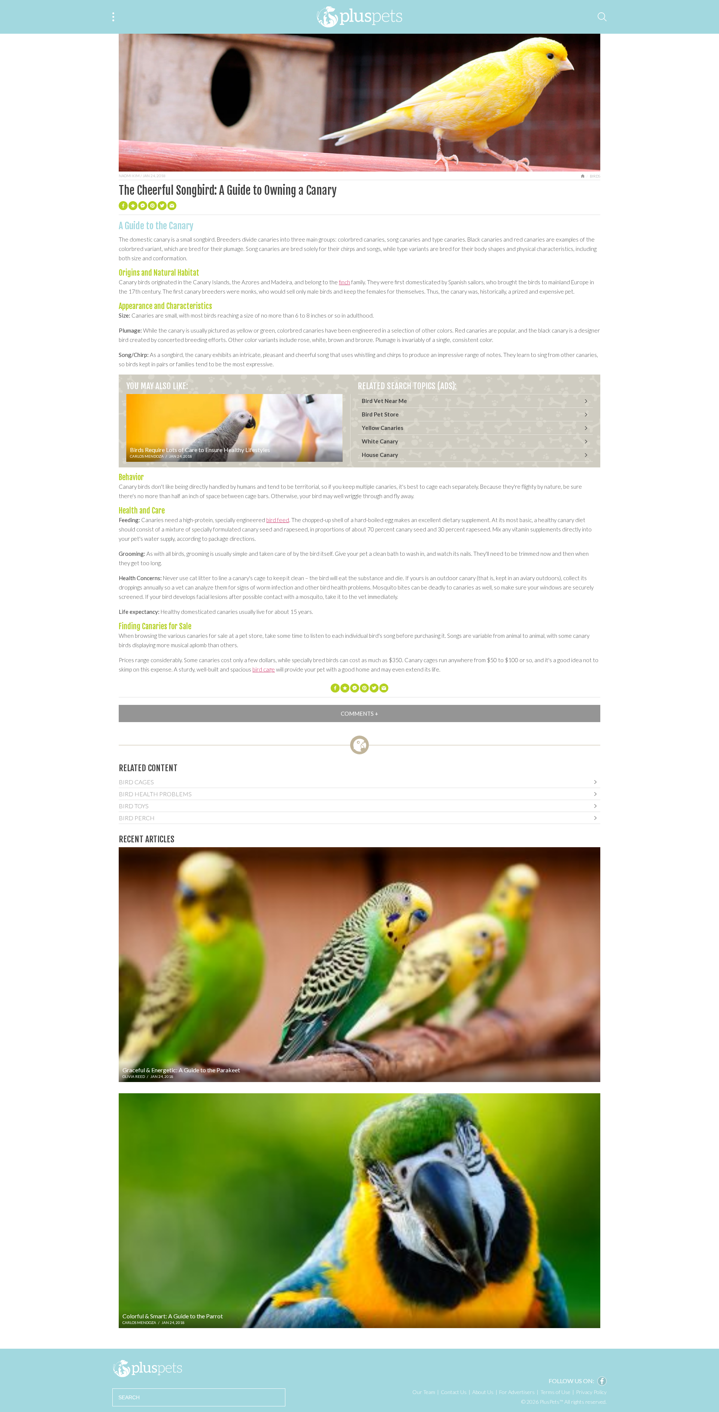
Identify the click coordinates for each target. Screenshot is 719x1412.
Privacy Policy (591, 1392)
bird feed (277, 519)
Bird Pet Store (380, 414)
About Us (483, 1392)
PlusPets (147, 1368)
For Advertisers (517, 1392)
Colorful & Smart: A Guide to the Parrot (172, 1315)
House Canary (380, 454)
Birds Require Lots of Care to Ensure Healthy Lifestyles (200, 449)
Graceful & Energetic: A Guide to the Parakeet (181, 1069)
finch (344, 282)
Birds (595, 176)
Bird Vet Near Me (384, 400)
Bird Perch (137, 817)
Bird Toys (134, 805)
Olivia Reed (133, 1076)
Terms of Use (555, 1392)
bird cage (263, 669)
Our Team (423, 1392)
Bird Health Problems (155, 793)
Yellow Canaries (382, 427)
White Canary (380, 441)
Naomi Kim (129, 175)
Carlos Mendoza (147, 456)
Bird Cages (136, 781)
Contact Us (454, 1392)
